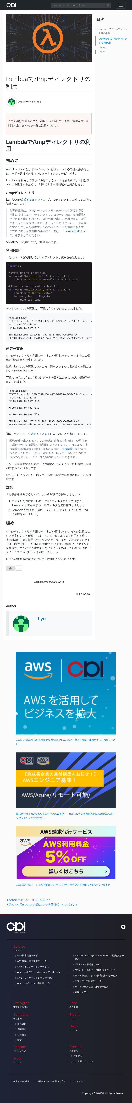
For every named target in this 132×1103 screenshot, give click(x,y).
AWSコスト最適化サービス (88, 964)
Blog (72, 1016)
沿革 (19, 1040)
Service (19, 948)
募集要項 (77, 1056)
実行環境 (67, 449)
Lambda (84, 594)
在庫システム (81, 992)
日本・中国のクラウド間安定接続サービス (96, 975)
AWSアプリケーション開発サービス (35, 978)
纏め (102, 51)
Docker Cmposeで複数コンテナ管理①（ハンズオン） (43, 904)
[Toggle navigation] (120, 5)
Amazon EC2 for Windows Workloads (38, 972)
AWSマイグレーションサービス (33, 967)
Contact (19, 1048)
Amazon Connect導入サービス (34, 983)
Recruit (75, 1048)
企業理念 (21, 1029)
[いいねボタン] (10, 568)
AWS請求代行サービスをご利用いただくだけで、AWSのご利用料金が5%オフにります (63, 885)
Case (73, 1004)
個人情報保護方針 (21, 1081)
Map (17, 1060)
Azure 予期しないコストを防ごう (30, 900)
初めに (103, 47)
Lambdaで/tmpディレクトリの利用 (112, 31)
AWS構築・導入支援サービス (32, 961)
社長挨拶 (21, 1024)
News (73, 1028)
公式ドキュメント (32, 199)
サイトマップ (79, 1081)
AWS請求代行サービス (28, 955)
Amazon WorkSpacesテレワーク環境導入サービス (99, 957)
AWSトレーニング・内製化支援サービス (95, 970)
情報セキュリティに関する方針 (51, 1081)
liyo (20, 102)
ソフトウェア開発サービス (88, 981)
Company (21, 1016)
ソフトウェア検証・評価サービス (91, 987)
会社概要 (21, 1035)
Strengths (21, 1004)
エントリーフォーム (83, 1061)
